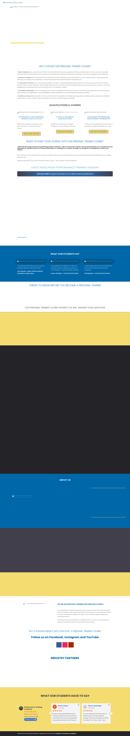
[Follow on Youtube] (71, 644)
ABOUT (52, 3)
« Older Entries (22, 237)
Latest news (31, 182)
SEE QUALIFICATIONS (65, 131)
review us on (29, 719)
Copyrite (58, 733)
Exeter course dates (76, 3)
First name (48, 434)
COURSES (62, 3)
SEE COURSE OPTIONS (31, 134)
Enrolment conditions (69, 733)
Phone (47, 453)
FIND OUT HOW (22, 298)
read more (22, 190)
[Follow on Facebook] (59, 644)
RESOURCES (88, 3)
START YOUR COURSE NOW (65, 462)
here (92, 622)
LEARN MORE (65, 298)
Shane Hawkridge (94, 706)
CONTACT (114, 3)
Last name (48, 440)
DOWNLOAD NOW (90, 339)
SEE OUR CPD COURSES (98, 131)
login (121, 3)
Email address (49, 447)
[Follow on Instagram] (65, 644)
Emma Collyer (63, 706)
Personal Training (102, 3)
